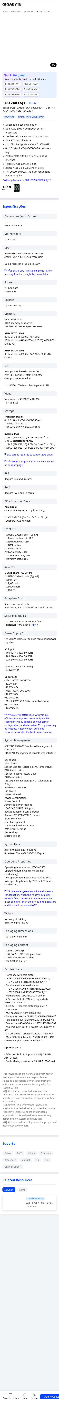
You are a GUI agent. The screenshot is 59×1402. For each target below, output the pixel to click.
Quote (34, 1398)
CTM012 (33, 624)
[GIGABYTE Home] (12, 4)
